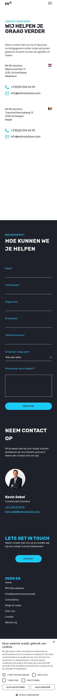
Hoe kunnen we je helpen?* (20, 368)
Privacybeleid (20, 669)
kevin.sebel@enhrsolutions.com (22, 511)
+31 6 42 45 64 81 (15, 507)
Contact (28, 559)
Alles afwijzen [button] (42, 687)
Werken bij (11, 622)
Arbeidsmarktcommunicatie (20, 593)
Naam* (8, 268)
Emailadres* (11, 318)
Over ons (10, 611)
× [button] (54, 642)
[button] (28, 695)
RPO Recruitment (14, 588)
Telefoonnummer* (15, 335)
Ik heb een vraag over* (17, 351)
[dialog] (28, 669)
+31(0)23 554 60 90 (23, 86)
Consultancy (12, 599)
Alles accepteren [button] (16, 687)
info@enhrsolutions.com (25, 93)
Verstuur (28, 406)
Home (8, 582)
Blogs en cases (13, 605)
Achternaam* (12, 285)
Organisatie (11, 301)
